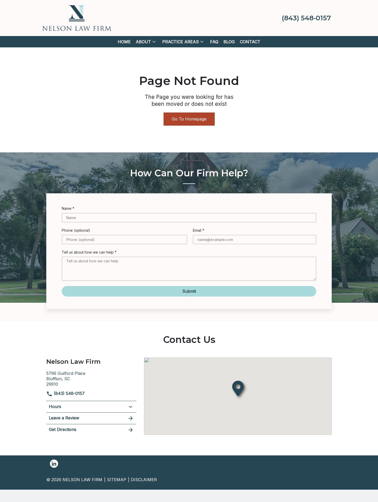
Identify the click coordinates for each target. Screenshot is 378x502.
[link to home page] (76, 17)
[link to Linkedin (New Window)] (54, 464)
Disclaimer (144, 479)
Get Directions (62, 429)
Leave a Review (64, 417)
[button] (154, 42)
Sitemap (116, 479)
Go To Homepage (189, 119)
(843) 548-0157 (68, 393)
